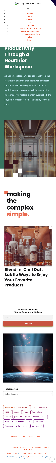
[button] (53, 3)
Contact (29, 37)
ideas (44, 416)
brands (36, 416)
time (34, 407)
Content (29, 19)
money (26, 412)
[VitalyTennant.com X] (27, 440)
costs (29, 421)
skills (18, 426)
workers (17, 412)
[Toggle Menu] (28, 8)
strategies (9, 426)
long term (39, 421)
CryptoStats (31, 25)
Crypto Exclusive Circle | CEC (30, 28)
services (8, 416)
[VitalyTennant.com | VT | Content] (34, 440)
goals (27, 416)
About (29, 16)
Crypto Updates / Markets (30, 31)
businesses (10, 407)
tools (7, 421)
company (43, 407)
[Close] (28, 45)
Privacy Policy (11, 453)
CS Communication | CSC (31, 34)
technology (37, 412)
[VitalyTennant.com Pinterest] (30, 440)
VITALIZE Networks (32, 447)
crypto (26, 426)
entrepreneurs (18, 421)
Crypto (29, 22)
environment (37, 426)
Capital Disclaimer (28, 453)
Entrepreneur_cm (14, 447)
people (7, 412)
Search (29, 40)
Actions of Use (44, 453)
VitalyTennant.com (31, 457)
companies (23, 407)
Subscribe (29, 13)
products (18, 416)
